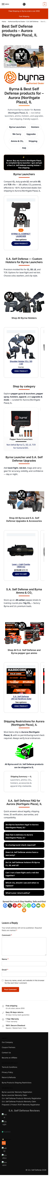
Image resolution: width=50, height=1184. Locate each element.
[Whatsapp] (29, 905)
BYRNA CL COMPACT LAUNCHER (20, 235)
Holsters (35, 127)
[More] (24, 910)
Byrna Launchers (17, 127)
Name (5, 959)
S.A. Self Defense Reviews (24, 1110)
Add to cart (21, 574)
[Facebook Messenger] (33, 905)
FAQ (24, 148)
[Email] (38, 905)
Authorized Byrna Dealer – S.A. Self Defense (23, 21)
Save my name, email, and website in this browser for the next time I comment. (24, 981)
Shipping (33, 141)
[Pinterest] (14, 905)
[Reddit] (19, 905)
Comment (7, 935)
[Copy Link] (43, 905)
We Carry (16, 134)
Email (5, 970)
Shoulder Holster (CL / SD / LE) (21, 362)
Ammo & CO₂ (17, 141)
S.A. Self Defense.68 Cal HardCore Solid (21, 697)
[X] (10, 905)
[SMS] (24, 905)
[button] (44, 4)
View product (21, 243)
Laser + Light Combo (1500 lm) (21, 565)
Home (4, 21)
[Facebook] (5, 905)
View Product (21, 371)
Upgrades (31, 134)
